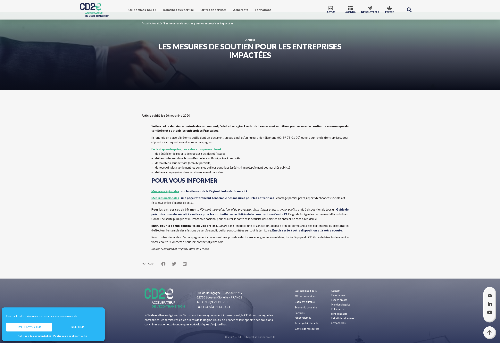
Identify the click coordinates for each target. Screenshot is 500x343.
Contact (335, 290)
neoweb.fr (268, 337)
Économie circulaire (306, 307)
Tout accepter (29, 327)
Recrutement (338, 295)
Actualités (156, 23)
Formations (263, 10)
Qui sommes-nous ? (142, 10)
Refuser (77, 327)
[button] (409, 10)
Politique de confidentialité (34, 335)
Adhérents (240, 10)
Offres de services (213, 10)
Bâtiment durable (305, 301)
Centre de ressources (307, 328)
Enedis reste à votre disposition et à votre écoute (307, 230)
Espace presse (339, 299)
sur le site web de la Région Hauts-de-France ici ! (214, 191)
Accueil (146, 23)
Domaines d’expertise (178, 10)
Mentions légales (340, 304)
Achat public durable (306, 323)
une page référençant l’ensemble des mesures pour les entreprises (227, 198)
